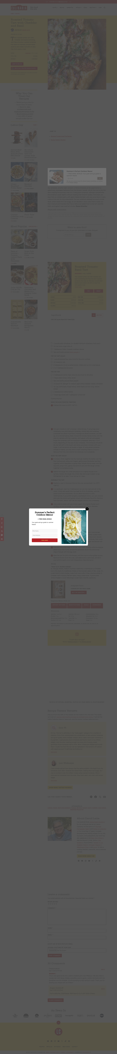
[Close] (87, 509)
